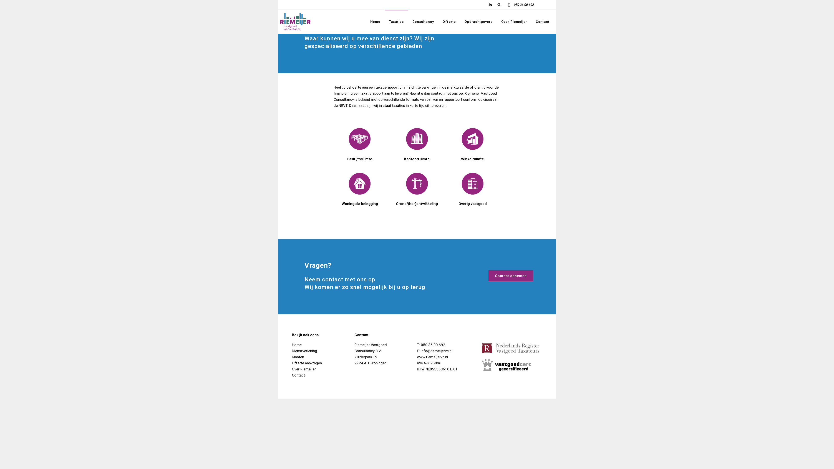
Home (375, 22)
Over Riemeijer (514, 22)
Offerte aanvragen (307, 363)
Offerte (449, 22)
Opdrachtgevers (479, 22)
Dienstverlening (304, 351)
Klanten (298, 357)
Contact (542, 22)
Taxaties (396, 22)
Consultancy (423, 22)
